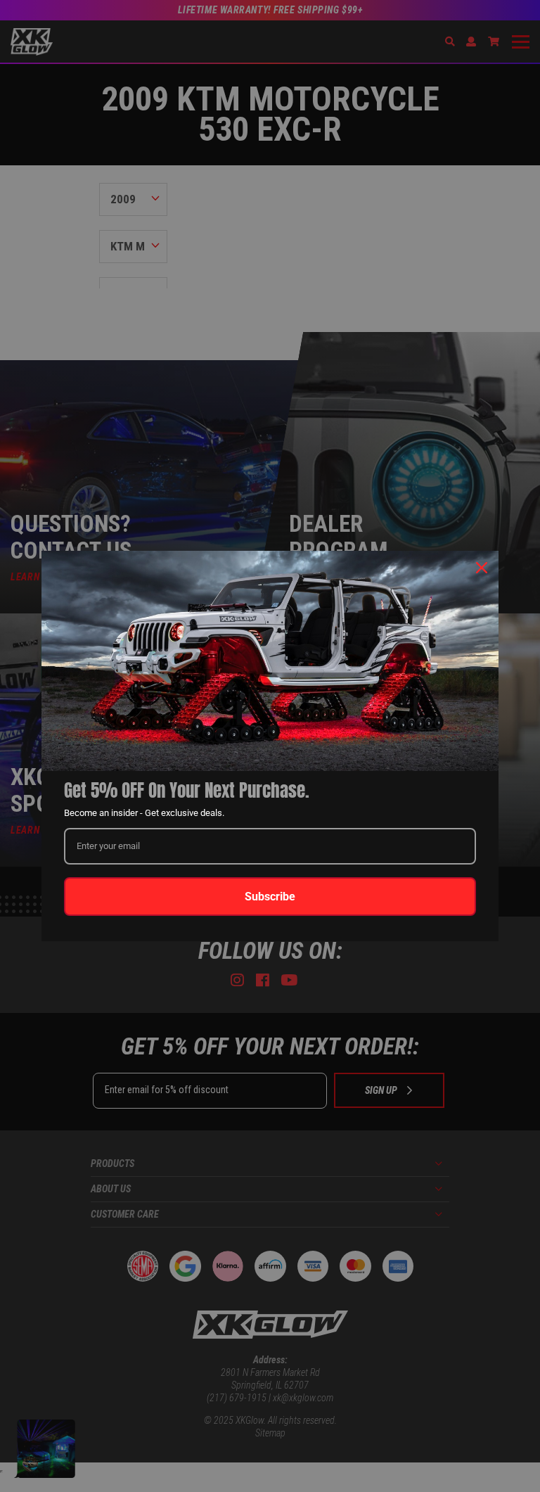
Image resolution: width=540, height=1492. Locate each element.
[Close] (482, 568)
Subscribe (270, 896)
